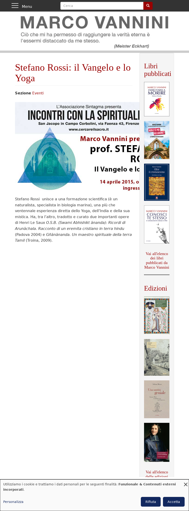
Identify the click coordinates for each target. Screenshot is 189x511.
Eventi (38, 93)
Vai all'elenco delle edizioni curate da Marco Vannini (156, 479)
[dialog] (94, 495)
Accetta (174, 502)
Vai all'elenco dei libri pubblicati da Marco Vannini (156, 260)
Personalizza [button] (13, 502)
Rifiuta (150, 502)
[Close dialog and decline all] (185, 482)
